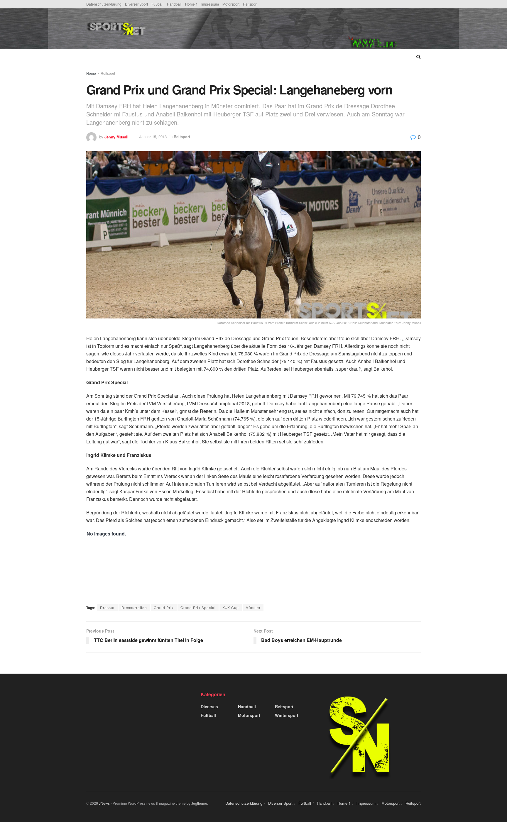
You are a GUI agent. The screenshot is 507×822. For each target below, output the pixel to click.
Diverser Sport (136, 3)
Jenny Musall (116, 136)
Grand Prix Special (198, 607)
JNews (104, 803)
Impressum (210, 3)
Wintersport (286, 715)
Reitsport (250, 3)
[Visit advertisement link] (384, 29)
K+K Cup (230, 607)
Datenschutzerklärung (103, 3)
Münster (253, 607)
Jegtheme (199, 803)
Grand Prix (164, 607)
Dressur (107, 607)
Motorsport (230, 3)
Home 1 (191, 3)
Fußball (157, 3)
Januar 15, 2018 (153, 136)
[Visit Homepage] (160, 29)
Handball (174, 3)
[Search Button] (418, 56)
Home (91, 73)
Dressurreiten (134, 607)
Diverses (209, 706)
